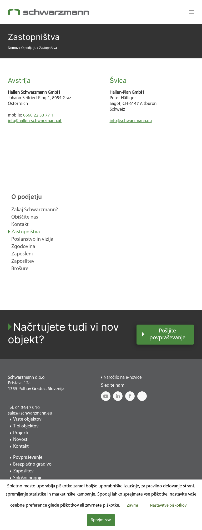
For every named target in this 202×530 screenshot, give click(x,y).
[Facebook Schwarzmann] (130, 396)
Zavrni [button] (132, 505)
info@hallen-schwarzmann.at (35, 121)
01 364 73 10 (27, 408)
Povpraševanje (27, 457)
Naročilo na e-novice (123, 377)
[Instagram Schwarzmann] (142, 396)
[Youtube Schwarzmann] (105, 396)
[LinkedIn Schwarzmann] (118, 396)
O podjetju (28, 48)
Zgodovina (23, 246)
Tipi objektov (26, 426)
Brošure (19, 268)
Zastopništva (25, 232)
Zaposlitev (22, 261)
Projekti (20, 433)
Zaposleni (22, 254)
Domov (13, 48)
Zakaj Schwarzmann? (34, 210)
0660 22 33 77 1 (38, 115)
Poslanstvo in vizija (32, 239)
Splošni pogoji (27, 478)
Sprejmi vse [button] (101, 520)
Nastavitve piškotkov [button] (168, 505)
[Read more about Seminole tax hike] (190, 12)
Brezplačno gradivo (32, 464)
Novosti (20, 439)
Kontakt (20, 224)
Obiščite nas (24, 217)
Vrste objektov (27, 419)
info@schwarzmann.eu (131, 121)
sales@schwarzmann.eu (30, 413)
